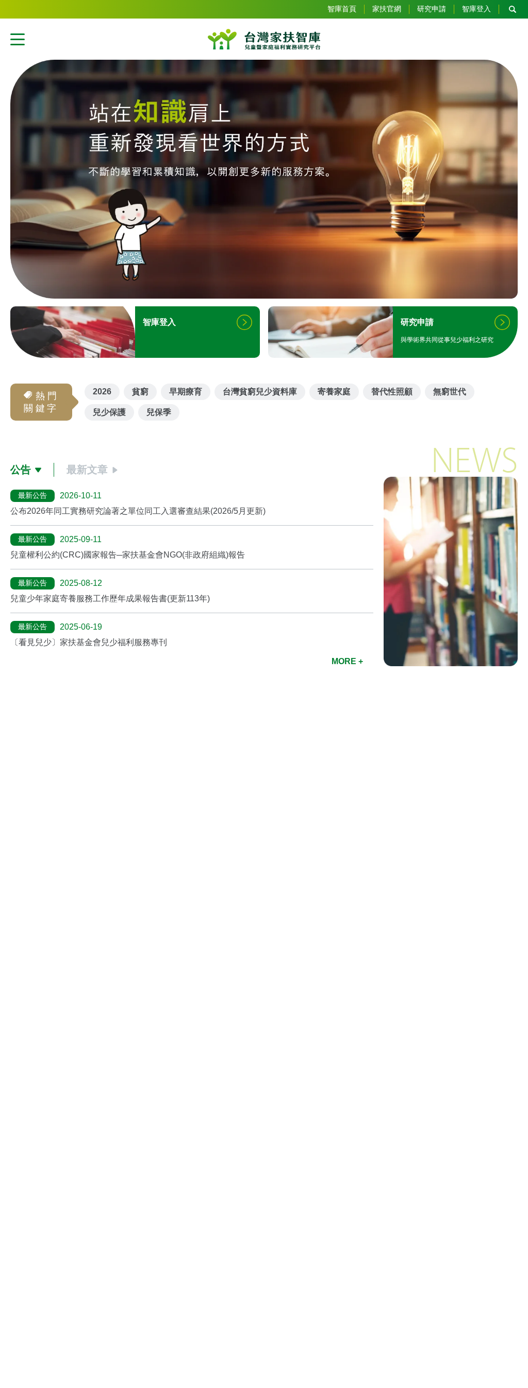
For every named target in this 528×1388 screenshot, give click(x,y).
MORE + (347, 661)
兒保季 (158, 412)
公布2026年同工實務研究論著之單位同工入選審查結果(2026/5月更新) (138, 511)
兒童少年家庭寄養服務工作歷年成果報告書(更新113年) (110, 598)
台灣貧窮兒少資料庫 (260, 391)
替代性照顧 (391, 391)
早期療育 (185, 391)
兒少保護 (109, 412)
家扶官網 (386, 9)
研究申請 (431, 9)
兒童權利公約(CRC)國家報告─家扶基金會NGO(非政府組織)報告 (127, 554)
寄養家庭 (334, 391)
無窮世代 (449, 391)
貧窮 (140, 391)
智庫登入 (476, 9)
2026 (102, 391)
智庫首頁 (341, 9)
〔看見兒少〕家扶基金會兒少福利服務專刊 (88, 642)
